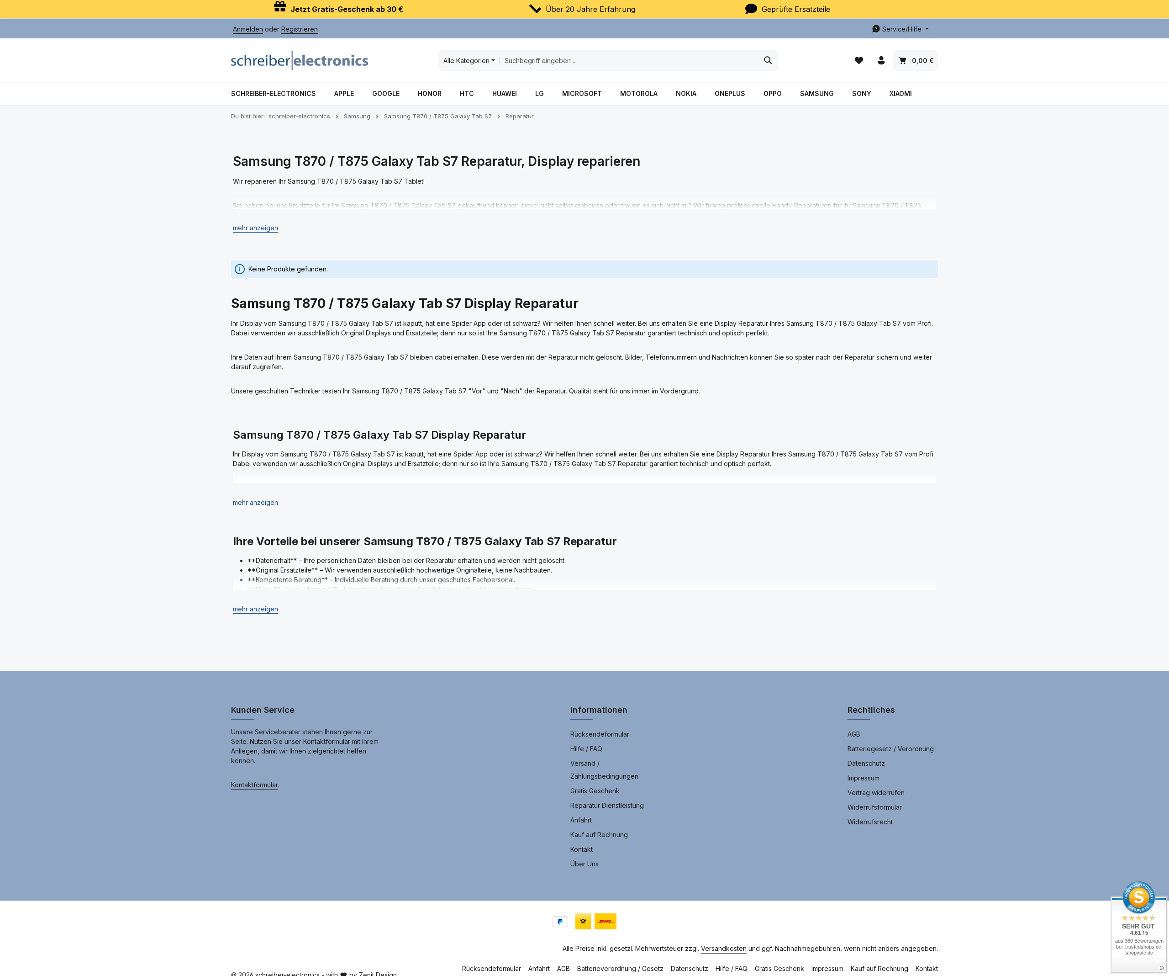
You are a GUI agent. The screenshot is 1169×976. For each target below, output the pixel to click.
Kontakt (581, 849)
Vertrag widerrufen (876, 792)
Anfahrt (581, 820)
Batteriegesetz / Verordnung (891, 749)
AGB (854, 734)
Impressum (863, 778)
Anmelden (248, 29)
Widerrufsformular (875, 807)
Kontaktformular (254, 785)
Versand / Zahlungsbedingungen (604, 769)
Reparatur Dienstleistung (607, 805)
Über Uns (584, 864)
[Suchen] (768, 60)
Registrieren (299, 29)
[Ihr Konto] (881, 60)
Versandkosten (724, 948)
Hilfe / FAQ (586, 749)
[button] (255, 228)
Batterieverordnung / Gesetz (620, 968)
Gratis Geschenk (595, 791)
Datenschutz (866, 763)
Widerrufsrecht (870, 822)
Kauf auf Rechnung (599, 834)
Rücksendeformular (599, 734)
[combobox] (629, 60)
